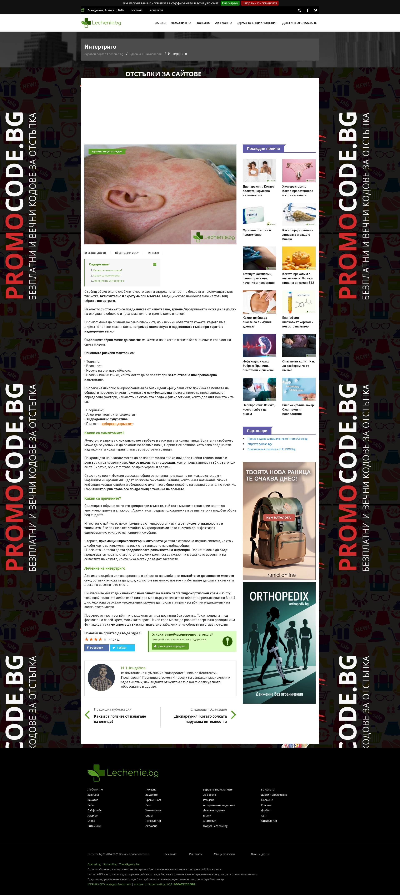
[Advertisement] (200, 113)
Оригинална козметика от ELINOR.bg (271, 449)
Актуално (223, 23)
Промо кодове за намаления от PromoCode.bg (278, 439)
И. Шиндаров (97, 252)
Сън (263, 815)
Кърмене (267, 800)
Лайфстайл (94, 810)
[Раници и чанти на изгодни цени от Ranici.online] (279, 520)
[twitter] (315, 10)
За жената (267, 789)
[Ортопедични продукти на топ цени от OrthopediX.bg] (279, 642)
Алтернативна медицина (219, 805)
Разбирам (230, 3)
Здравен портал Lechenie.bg (103, 54)
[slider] (95, 639)
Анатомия (209, 821)
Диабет (265, 810)
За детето (151, 795)
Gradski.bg (94, 864)
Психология (153, 821)
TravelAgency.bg (129, 864)
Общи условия (224, 854)
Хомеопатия (153, 810)
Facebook (96, 647)
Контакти (156, 10)
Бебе (91, 805)
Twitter (121, 647)
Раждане (208, 800)
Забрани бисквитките (259, 3)
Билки (207, 815)
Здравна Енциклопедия (146, 54)
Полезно (203, 23)
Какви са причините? (107, 275)
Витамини (94, 826)
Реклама (136, 10)
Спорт (149, 815)
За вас (160, 23)
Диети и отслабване (299, 23)
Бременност (153, 800)
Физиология (269, 821)
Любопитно (181, 23)
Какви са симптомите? (107, 270)
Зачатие (93, 800)
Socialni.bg (109, 864)
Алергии (93, 815)
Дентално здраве (214, 810)
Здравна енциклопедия (257, 23)
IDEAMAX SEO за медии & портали (110, 884)
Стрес (91, 821)
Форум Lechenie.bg (215, 826)
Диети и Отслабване (274, 795)
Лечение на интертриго (108, 281)
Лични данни (260, 854)
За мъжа (93, 795)
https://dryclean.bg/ (260, 444)
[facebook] (307, 10)
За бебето (209, 795)
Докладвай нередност (172, 646)
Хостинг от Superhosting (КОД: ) (164, 884)
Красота (266, 805)
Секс (148, 805)
